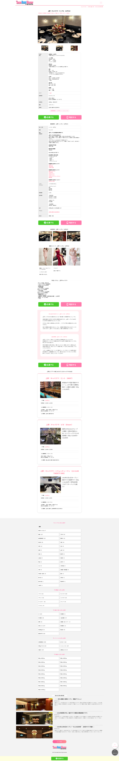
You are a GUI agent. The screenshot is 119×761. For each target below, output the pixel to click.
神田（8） (40, 554)
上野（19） (62, 550)
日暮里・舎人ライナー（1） (65, 621)
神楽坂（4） (62, 558)
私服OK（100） (41, 649)
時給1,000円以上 (41, 658)
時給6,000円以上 (41, 677)
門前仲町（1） (63, 581)
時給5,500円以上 (63, 674)
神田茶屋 (50, 177)
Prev (39, 29)
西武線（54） (63, 629)
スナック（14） (63, 601)
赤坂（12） (40, 546)
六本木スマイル (51, 173)
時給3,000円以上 (41, 666)
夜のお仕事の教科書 (99, 6)
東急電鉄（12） (63, 625)
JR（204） (40, 614)
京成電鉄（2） (63, 614)
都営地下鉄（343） (42, 633)
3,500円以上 (47, 495)
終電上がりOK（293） (42, 645)
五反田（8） (40, 558)
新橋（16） (40, 621)
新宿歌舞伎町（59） (42, 538)
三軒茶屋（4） (63, 565)
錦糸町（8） (62, 554)
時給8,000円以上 (41, 685)
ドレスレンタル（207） (64, 645)
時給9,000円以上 (63, 685)
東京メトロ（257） (42, 625)
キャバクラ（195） (64, 593)
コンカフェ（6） (41, 605)
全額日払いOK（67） (64, 649)
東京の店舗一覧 (91, 6)
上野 (50, 93)
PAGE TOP (115, 753)
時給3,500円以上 (63, 666)
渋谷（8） (62, 546)
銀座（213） (40, 534)
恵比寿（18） (41, 542)
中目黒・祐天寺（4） (42, 573)
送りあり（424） (63, 642)
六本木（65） (63, 534)
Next (79, 29)
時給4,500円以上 (63, 670)
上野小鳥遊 (51, 166)
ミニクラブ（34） (63, 597)
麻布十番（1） (41, 581)
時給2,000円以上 (41, 662)
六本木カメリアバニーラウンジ (54, 176)
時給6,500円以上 (63, 677)
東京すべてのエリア (42, 530)
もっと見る (59, 741)
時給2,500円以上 (63, 662)
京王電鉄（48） (41, 617)
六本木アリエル (51, 174)
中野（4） (40, 569)
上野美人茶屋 (51, 167)
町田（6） (40, 561)
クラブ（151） (41, 593)
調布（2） (62, 573)
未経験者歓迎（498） (42, 642)
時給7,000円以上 (41, 681)
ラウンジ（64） (41, 597)
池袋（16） (62, 542)
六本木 (51, 172)
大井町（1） (40, 585)
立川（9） (40, 565)
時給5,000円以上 (41, 674)
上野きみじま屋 (51, 181)
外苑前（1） (62, 577)
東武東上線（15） (41, 629)
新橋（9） (40, 550)
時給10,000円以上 (41, 689)
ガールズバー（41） (42, 601)
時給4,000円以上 (41, 670)
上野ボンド (51, 164)
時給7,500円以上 (63, 681)
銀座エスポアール (52, 171)
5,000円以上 (47, 400)
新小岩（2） (40, 577)
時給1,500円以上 (63, 658)
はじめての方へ (84, 6)
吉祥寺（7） (62, 561)
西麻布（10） (63, 538)
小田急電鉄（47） (63, 617)
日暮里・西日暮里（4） (64, 569)
